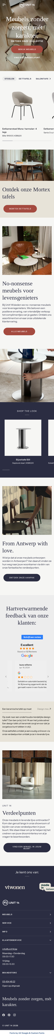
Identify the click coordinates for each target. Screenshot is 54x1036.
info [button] (4, 931)
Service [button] (7, 923)
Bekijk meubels (27, 49)
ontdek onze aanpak (22, 577)
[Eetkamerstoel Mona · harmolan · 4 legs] (21, 106)
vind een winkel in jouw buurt (27, 848)
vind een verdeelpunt (27, 57)
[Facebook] (3, 1015)
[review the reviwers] (15, 673)
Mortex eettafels (20, 209)
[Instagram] (14, 1015)
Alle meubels (19, 331)
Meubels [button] (7, 914)
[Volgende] (49, 708)
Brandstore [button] (9, 973)
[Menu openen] (6, 4)
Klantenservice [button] (12, 940)
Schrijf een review (32, 637)
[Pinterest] (9, 1015)
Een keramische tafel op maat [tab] (17, 709)
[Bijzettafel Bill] (23, 438)
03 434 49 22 (8, 981)
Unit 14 (8, 1025)
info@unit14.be (9, 949)
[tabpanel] (27, 726)
